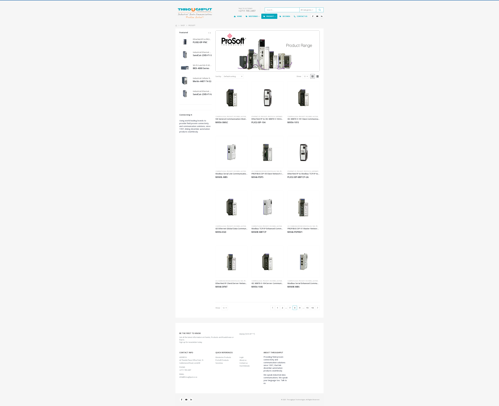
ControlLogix (220, 116)
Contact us (243, 363)
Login (241, 357)
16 (312, 307)
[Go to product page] (231, 97)
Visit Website (244, 366)
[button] (312, 76)
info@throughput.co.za (188, 377)
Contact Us (302, 16)
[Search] (319, 10)
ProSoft (270, 16)
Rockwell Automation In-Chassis (246, 116)
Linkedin (191, 400)
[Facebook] (313, 16)
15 (307, 307)
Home (239, 16)
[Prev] (272, 308)
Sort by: (218, 76)
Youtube (186, 400)
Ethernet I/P (255, 116)
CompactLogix (220, 171)
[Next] (317, 308)
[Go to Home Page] (176, 25)
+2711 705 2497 (246, 10)
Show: (299, 76)
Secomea (286, 16)
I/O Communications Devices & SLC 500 (265, 171)
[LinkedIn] (321, 16)
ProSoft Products (222, 360)
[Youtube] (317, 16)
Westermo (253, 16)
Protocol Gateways (275, 116)
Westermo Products (223, 357)
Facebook (181, 400)
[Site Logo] (194, 13)
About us (243, 360)
